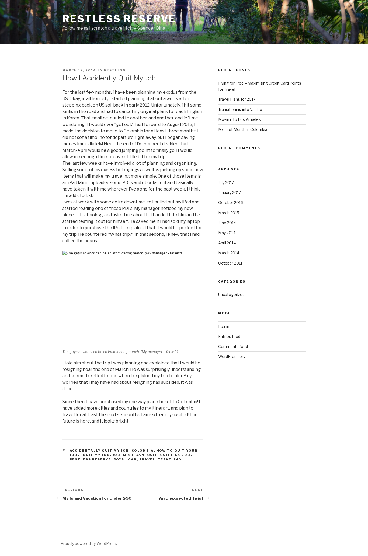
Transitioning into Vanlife (240, 109)
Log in (223, 326)
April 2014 (227, 243)
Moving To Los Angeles (239, 119)
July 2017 (226, 182)
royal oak (125, 459)
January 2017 (229, 192)
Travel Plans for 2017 (236, 99)
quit (152, 455)
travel (147, 459)
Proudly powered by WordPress (89, 543)
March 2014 (228, 253)
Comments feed (233, 346)
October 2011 (230, 263)
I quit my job (95, 455)
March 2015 (228, 212)
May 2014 (226, 232)
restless (115, 70)
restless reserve (90, 459)
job (117, 455)
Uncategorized (231, 294)
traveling (170, 459)
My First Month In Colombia (242, 129)
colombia (143, 450)
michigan (134, 455)
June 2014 (227, 222)
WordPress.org (232, 356)
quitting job (175, 455)
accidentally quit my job (99, 450)
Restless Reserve (119, 19)
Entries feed (229, 336)
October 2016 (230, 202)
